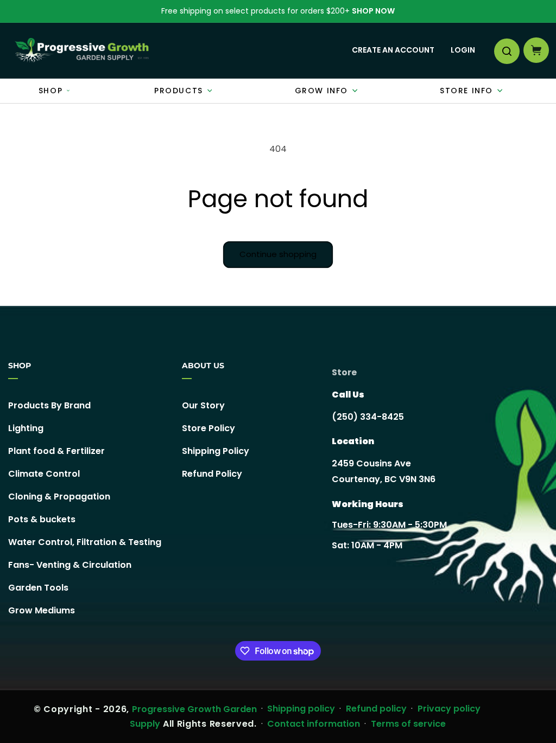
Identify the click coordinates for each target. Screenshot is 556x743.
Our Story (203, 406)
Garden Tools (38, 587)
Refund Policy (212, 473)
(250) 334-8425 (368, 417)
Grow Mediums (41, 610)
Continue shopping (278, 254)
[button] (506, 50)
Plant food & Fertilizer (56, 451)
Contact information (313, 724)
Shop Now (373, 10)
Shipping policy (301, 708)
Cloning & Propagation (59, 496)
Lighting (25, 428)
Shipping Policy (215, 451)
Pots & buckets (41, 519)
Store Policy (208, 428)
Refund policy (376, 708)
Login (463, 49)
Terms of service (408, 724)
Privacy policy (449, 708)
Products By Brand (49, 406)
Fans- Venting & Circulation (69, 565)
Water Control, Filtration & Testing (84, 542)
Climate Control (44, 473)
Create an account (393, 49)
